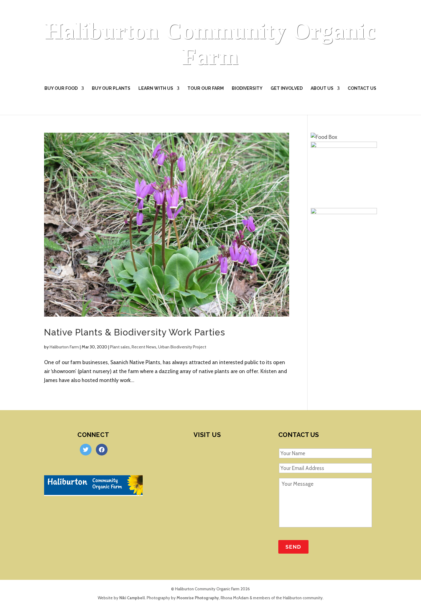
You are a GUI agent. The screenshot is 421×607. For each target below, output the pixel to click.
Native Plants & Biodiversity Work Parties (134, 332)
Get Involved (287, 88)
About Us (322, 88)
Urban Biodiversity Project (182, 347)
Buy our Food (61, 88)
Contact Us (362, 88)
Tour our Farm (205, 88)
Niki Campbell (132, 597)
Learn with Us (155, 88)
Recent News (144, 347)
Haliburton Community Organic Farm (210, 43)
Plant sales (120, 347)
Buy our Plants (111, 88)
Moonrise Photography (198, 597)
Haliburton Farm (64, 347)
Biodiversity (247, 88)
